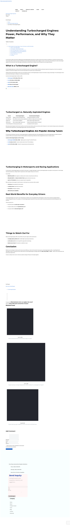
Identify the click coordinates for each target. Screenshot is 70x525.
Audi (8, 82)
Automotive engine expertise (11, 13)
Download (24, 11)
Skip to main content (4, 1)
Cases (37, 9)
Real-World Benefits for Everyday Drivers (16, 52)
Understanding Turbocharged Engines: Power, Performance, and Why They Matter (21, 46)
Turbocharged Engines (12, 289)
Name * (7, 440)
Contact (17, 11)
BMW (9, 84)
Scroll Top (10, 1)
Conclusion (12, 55)
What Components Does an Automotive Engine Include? (20, 338)
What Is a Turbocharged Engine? (15, 47)
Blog (43, 9)
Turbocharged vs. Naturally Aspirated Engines (17, 48)
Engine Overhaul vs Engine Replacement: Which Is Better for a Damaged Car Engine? (26, 384)
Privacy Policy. (13, 523)
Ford (9, 80)
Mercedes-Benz (11, 86)
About (21, 9)
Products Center (30, 9)
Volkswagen (10, 78)
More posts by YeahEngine (10, 286)
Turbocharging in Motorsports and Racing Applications (18, 51)
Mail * (7, 442)
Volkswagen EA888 (11, 139)
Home (16, 9)
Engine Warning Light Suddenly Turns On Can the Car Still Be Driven (22, 424)
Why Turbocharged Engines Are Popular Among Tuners (18, 50)
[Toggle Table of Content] (6, 44)
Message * (7, 439)
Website (7, 443)
